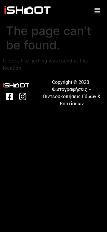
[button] (97, 10)
